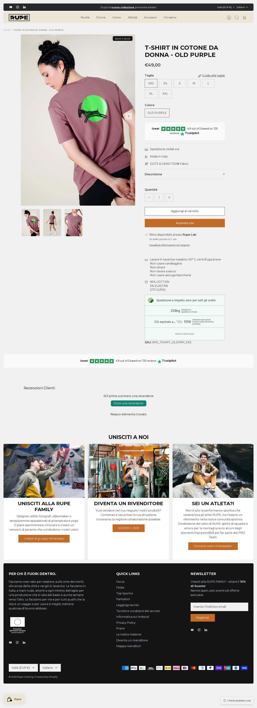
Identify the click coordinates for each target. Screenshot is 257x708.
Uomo (116, 17)
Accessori (150, 17)
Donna (100, 17)
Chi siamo (170, 17)
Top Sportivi (124, 593)
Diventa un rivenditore (132, 640)
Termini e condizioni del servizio (138, 611)
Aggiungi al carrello (184, 211)
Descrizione (153, 174)
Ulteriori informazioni (184, 334)
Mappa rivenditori (128, 646)
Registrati (202, 617)
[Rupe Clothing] (19, 17)
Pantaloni (123, 599)
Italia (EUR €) (224, 7)
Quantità (151, 189)
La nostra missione (128, 634)
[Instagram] (17, 7)
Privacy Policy (125, 622)
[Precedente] (80, 7)
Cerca (120, 581)
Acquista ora (185, 223)
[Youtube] (10, 7)
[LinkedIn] (24, 7)
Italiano (241, 7)
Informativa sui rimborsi (132, 616)
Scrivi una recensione (128, 403)
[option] (78, 120)
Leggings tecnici (127, 605)
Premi (120, 628)
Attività (132, 17)
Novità (85, 17)
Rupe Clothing (25, 676)
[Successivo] (176, 7)
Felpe (120, 587)
